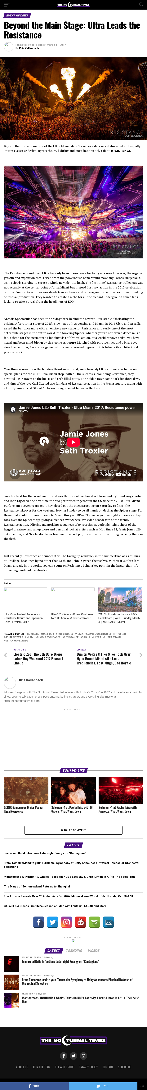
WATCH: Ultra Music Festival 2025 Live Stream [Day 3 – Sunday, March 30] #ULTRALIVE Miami (119, 618)
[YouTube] (80, 922)
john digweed (14, 637)
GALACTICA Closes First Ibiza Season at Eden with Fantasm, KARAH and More (55, 906)
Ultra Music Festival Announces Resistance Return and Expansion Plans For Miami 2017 (23, 618)
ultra (97, 637)
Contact (107, 1067)
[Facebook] (38, 922)
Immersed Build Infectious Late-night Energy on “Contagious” (45, 853)
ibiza (80, 634)
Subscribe (124, 1067)
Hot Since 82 (65, 634)
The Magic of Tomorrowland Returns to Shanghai (37, 886)
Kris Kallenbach (29, 48)
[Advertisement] (73, 738)
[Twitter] (52, 922)
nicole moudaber (49, 637)
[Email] (108, 922)
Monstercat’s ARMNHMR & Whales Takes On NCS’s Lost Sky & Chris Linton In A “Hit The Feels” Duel (70, 876)
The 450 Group (64, 1067)
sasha (86, 637)
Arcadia (33, 634)
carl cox (48, 634)
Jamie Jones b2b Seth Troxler (106, 634)
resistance (71, 637)
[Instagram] (66, 922)
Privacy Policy (88, 1067)
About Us (22, 1067)
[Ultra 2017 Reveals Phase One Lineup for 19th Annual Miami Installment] (73, 599)
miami (30, 637)
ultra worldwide (16, 641)
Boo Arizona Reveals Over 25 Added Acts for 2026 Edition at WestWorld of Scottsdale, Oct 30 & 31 (68, 896)
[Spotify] (94, 922)
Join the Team (41, 1067)
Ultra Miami (113, 637)
